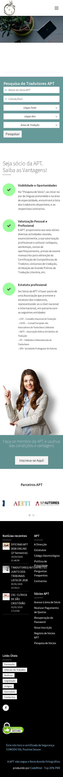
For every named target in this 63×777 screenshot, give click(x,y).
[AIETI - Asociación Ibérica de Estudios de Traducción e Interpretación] (22, 503)
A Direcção (40, 544)
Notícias (8, 675)
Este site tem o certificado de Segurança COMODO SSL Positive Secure (30, 747)
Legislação (9, 680)
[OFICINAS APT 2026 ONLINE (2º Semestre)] (6, 545)
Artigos (8, 686)
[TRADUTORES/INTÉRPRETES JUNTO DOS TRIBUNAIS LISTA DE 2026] (6, 568)
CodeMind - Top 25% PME (45, 768)
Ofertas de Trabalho (14, 669)
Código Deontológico (47, 555)
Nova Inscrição (43, 627)
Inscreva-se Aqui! (31, 460)
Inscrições (9, 691)
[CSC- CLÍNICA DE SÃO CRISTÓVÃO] (6, 595)
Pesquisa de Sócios (45, 643)
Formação (9, 664)
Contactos (40, 581)
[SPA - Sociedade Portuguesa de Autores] (47, 503)
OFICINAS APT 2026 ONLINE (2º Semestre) (19, 549)
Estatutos (40, 550)
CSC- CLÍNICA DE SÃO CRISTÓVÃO (19, 599)
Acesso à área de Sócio (47, 602)
